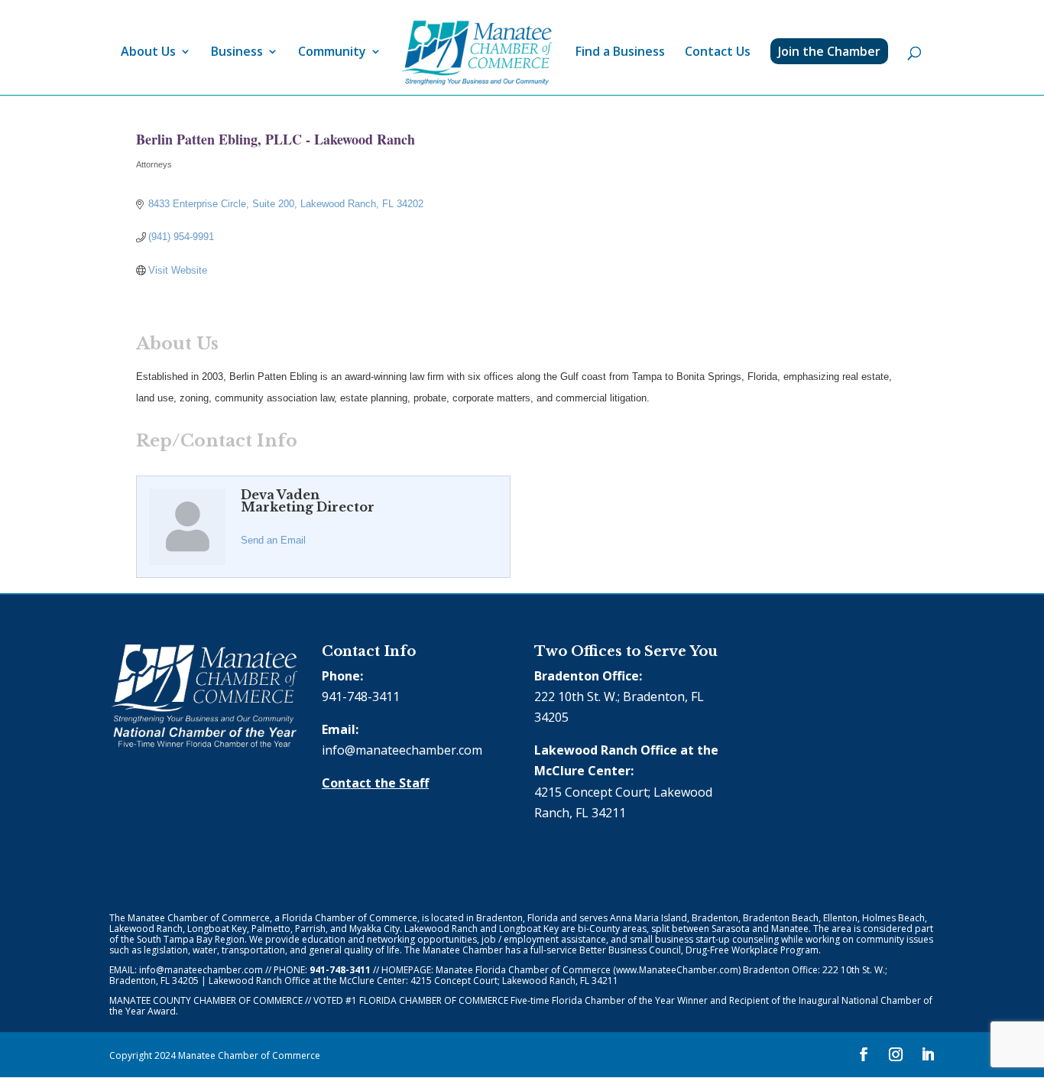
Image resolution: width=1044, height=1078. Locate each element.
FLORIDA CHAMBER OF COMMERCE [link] (433, 1000)
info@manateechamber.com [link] (402, 750)
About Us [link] (148, 53)
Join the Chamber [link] (829, 51)
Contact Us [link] (718, 53)
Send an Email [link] (273, 540)
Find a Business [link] (620, 53)
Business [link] (237, 53)
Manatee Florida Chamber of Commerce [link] (523, 969)
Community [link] (332, 53)
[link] (477, 53)
